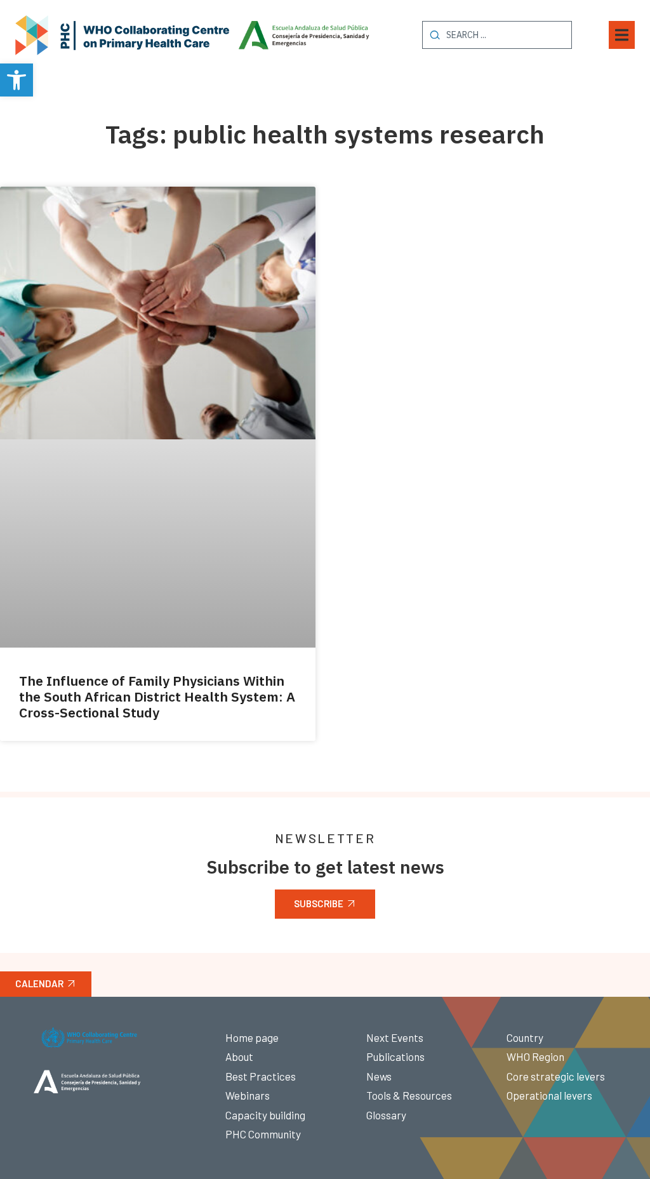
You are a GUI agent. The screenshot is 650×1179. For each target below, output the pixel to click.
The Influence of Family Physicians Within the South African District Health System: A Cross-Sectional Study (157, 696)
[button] (16, 80)
